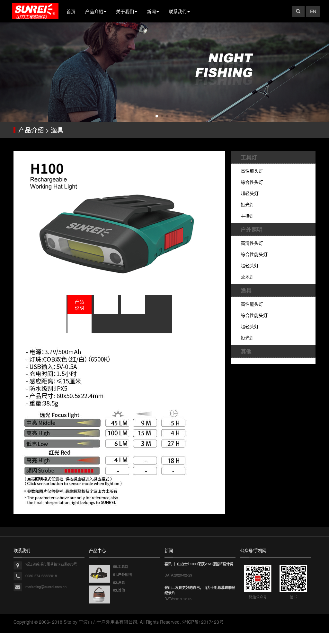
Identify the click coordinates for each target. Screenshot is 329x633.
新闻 (151, 11)
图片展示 (133, 304)
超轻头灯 (250, 193)
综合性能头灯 (254, 254)
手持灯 (247, 215)
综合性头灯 (252, 182)
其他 (246, 351)
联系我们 (178, 11)
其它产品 (79, 323)
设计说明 (106, 304)
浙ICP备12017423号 (203, 622)
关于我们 (125, 11)
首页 (71, 11)
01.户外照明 (122, 574)
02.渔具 (119, 582)
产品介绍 (94, 11)
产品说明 (79, 304)
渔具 (246, 290)
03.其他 (119, 590)
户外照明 (251, 229)
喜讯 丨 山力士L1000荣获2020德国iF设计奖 (198, 563)
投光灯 (247, 204)
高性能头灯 (252, 170)
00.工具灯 (121, 566)
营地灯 (247, 276)
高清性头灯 (252, 243)
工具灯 (249, 157)
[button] (157, 116)
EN (313, 11)
